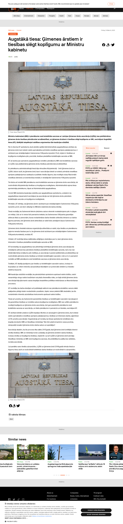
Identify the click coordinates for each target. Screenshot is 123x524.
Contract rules (98, 496)
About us (50, 493)
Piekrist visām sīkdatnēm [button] (96, 510)
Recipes (86, 16)
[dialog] (61, 512)
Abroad (96, 16)
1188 (12, 493)
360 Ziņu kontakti (99, 499)
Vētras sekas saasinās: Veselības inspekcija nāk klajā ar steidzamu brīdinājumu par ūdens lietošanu (99, 198)
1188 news (11, 30)
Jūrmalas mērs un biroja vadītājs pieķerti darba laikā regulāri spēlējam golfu (97, 158)
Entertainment (28, 16)
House (78, 16)
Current (19, 30)
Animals (105, 16)
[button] (41, 518)
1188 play (29, 8)
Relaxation (41, 16)
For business (51, 499)
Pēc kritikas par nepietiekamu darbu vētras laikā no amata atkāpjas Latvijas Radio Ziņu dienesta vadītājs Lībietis (98, 184)
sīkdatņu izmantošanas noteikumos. (42, 516)
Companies (39, 8)
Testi (69, 16)
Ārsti (11, 419)
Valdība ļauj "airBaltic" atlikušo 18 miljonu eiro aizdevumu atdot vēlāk (61, 466)
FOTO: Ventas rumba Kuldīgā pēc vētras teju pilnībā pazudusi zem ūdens (98, 224)
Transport (50, 8)
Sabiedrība (13, 34)
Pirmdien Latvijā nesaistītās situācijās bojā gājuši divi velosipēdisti (97, 212)
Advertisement (52, 496)
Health (61, 16)
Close (111, 4)
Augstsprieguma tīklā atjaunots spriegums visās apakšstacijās (29, 465)
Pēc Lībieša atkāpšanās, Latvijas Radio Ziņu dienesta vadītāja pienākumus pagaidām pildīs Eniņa (91, 467)
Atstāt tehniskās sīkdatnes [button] (96, 514)
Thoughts (52, 16)
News (21, 8)
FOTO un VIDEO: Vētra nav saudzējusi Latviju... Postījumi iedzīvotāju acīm (97, 170)
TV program (97, 493)
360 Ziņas (17, 16)
